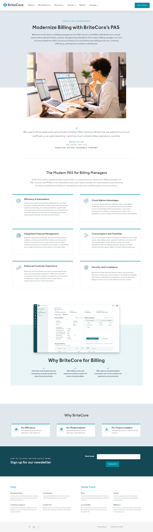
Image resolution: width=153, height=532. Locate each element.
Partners (82, 5)
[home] (13, 5)
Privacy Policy (102, 527)
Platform (31, 5)
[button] (44, 5)
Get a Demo (142, 5)
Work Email (89, 456)
